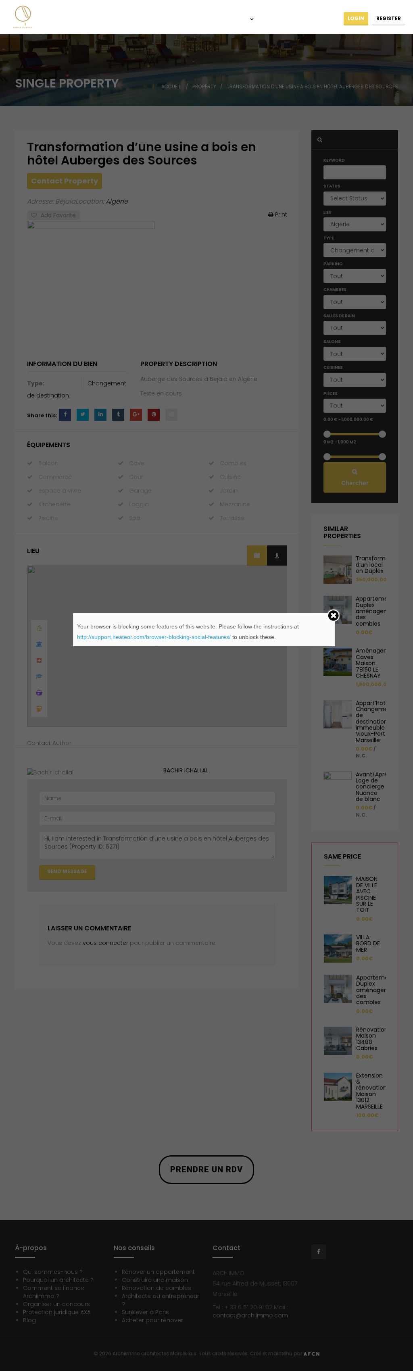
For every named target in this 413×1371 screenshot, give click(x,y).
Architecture (193, 19)
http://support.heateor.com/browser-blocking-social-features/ (154, 637)
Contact (324, 19)
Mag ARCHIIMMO (282, 19)
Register (388, 18)
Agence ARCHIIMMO (140, 19)
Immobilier (234, 19)
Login (356, 18)
